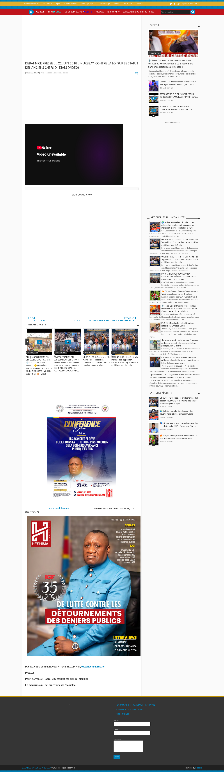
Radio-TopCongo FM (88, 4)
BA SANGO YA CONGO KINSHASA (36, 768)
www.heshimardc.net (93, 666)
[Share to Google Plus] (158, 55)
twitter (171, 4)
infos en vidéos (46, 73)
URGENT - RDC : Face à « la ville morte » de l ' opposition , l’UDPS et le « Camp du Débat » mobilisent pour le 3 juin (180, 242)
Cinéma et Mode (70, 4)
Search (192, 11)
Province (139, 4)
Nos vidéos (57, 73)
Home (31, 12)
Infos (54, 12)
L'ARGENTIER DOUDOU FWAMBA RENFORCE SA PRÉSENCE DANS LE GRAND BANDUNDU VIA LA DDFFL (179, 277)
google (179, 4)
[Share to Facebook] (150, 55)
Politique (40, 12)
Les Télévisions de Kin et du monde (138, 12)
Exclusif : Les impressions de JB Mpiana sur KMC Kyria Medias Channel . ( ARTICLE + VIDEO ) (178, 85)
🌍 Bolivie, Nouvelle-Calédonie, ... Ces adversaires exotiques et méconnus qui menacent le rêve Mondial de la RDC (177, 225)
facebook (175, 4)
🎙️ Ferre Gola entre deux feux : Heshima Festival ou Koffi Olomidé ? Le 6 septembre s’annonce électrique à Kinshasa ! (170, 63)
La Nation (46, 4)
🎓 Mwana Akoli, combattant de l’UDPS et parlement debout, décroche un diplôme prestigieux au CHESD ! (179, 343)
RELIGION (128, 4)
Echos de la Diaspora (78, 12)
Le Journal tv (113, 12)
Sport (58, 4)
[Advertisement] (82, 38)
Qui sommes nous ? (31, 4)
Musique (100, 12)
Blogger (198, 768)
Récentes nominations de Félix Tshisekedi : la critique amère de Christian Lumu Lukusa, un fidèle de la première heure (180, 360)
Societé (116, 4)
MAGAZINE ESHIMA (59, 509)
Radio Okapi (105, 4)
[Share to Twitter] (154, 55)
